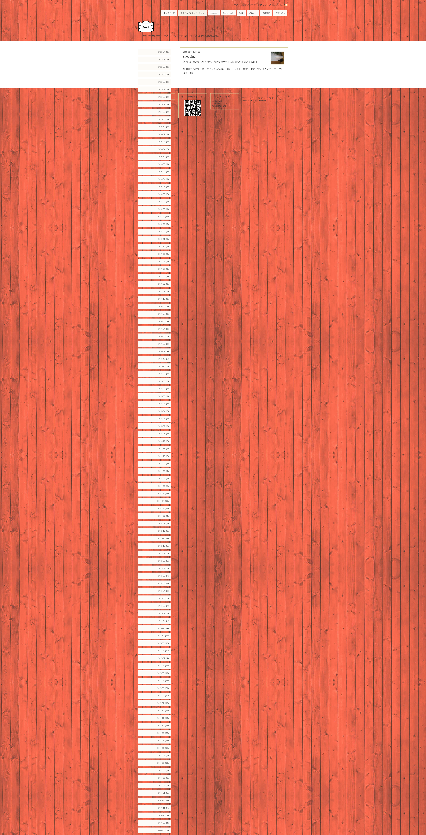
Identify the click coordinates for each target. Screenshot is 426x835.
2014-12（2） (164, 441)
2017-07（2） (164, 269)
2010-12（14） (163, 800)
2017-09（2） (164, 254)
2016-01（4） (164, 351)
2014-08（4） (164, 471)
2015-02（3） (164, 426)
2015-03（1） (164, 419)
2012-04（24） (163, 681)
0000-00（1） (164, 830)
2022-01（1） (164, 104)
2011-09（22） (163, 733)
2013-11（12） (163, 538)
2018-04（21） (163, 217)
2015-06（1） (164, 396)
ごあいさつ (280, 13)
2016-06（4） (164, 321)
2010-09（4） (164, 823)
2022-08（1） (164, 67)
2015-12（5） (164, 359)
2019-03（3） (164, 187)
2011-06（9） (164, 755)
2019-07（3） (164, 172)
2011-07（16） (163, 748)
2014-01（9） (164, 523)
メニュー (252, 13)
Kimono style (228, 13)
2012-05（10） (163, 673)
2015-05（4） (164, 404)
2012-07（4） (164, 658)
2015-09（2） (164, 374)
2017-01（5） (164, 291)
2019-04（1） (164, 179)
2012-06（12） (163, 666)
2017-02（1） (164, 284)
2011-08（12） (163, 741)
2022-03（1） (164, 97)
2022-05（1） (164, 82)
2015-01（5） (164, 434)
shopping (189, 56)
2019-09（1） (164, 164)
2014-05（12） (163, 494)
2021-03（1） (164, 119)
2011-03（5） (164, 778)
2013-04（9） (164, 591)
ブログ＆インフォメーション (193, 13)
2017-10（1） (164, 247)
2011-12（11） (163, 711)
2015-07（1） (164, 389)
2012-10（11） (163, 636)
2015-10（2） (164, 366)
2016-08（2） (164, 306)
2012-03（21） (163, 688)
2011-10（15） (163, 726)
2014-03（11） (163, 508)
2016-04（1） (164, 329)
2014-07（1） (164, 479)
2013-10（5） (164, 546)
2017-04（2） (164, 276)
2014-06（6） (164, 486)
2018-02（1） (164, 232)
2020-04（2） (164, 149)
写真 (241, 13)
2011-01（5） (164, 793)
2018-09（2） (164, 194)
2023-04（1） (164, 52)
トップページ (169, 13)
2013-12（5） (164, 531)
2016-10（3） (164, 299)
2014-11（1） (164, 449)
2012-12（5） (164, 621)
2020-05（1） (164, 142)
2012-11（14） (163, 628)
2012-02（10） (163, 696)
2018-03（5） (164, 224)
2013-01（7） (164, 613)
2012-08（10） (163, 651)
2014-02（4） (164, 516)
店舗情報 (266, 13)
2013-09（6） (164, 553)
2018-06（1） (164, 209)
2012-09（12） (163, 643)
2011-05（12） (163, 763)
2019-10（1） (164, 157)
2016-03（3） (164, 336)
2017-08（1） (164, 261)
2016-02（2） (164, 344)
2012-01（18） (163, 703)
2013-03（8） (164, 598)
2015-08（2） (164, 381)
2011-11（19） (163, 718)
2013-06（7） (164, 576)
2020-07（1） (164, 134)
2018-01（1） (164, 239)
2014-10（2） (164, 456)
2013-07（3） (164, 568)
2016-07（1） (164, 314)
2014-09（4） (164, 464)
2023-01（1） (164, 59)
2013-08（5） (164, 561)
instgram (214, 13)
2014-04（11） (163, 501)
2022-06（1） (164, 74)
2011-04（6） (164, 770)
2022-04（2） (164, 89)
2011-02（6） (164, 785)
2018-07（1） (164, 202)
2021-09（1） (164, 112)
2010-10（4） (164, 815)
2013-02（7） (164, 606)
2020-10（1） (164, 127)
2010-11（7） (164, 808)
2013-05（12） (163, 583)
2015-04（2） (164, 411)
